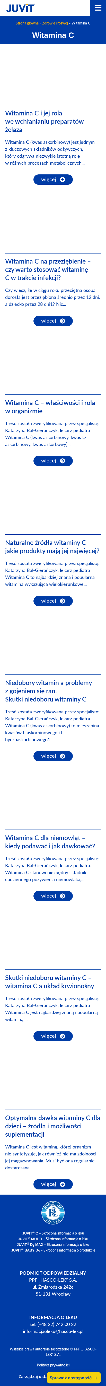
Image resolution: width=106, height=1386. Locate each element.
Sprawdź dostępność (74, 1377)
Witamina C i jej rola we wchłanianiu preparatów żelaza (44, 121)
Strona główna (27, 23)
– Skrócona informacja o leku (53, 1233)
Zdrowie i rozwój (55, 23)
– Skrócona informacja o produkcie (53, 1250)
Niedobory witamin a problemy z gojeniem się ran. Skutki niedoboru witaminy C (48, 691)
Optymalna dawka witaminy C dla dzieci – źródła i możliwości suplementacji (52, 1126)
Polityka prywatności (53, 1365)
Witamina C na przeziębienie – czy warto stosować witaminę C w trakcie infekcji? (48, 269)
